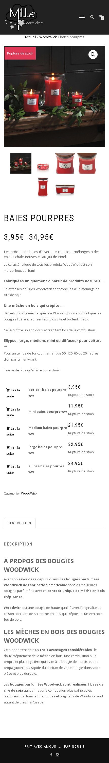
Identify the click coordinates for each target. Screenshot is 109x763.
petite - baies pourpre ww (47, 392)
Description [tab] (19, 523)
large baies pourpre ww (45, 450)
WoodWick (48, 37)
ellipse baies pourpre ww (46, 469)
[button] (93, 54)
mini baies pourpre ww (47, 411)
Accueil (30, 37)
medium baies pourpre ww (47, 430)
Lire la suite (13, 393)
